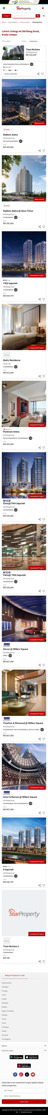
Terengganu (6, 1039)
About (4, 1046)
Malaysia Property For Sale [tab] (15, 975)
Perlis (4, 1023)
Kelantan (5, 1003)
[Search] (38, 16)
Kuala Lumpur (7, 983)
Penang (4, 991)
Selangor (5, 987)
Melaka (4, 1007)
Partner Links (7, 1050)
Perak (4, 1019)
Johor (4, 995)
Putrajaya (5, 1027)
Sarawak (5, 1035)
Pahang (4, 1015)
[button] (6, 16)
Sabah (4, 1031)
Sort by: (24, 41)
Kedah (4, 999)
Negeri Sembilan (8, 1011)
